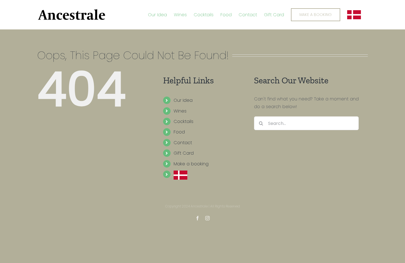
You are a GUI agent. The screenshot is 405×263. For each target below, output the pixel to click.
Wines (180, 111)
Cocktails (183, 121)
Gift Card (184, 153)
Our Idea (183, 100)
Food (179, 132)
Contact (183, 142)
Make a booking (191, 164)
